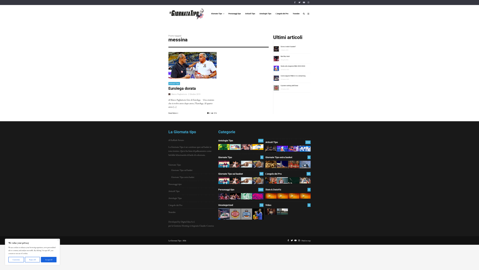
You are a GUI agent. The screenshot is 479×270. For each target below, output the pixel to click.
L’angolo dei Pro (175, 205)
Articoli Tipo (174, 83)
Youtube (172, 212)
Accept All (48, 259)
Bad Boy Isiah (285, 56)
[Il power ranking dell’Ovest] (235, 214)
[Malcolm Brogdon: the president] (246, 196)
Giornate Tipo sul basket (181, 170)
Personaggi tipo (175, 184)
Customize (16, 259)
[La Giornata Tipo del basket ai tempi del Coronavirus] (223, 164)
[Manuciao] (282, 180)
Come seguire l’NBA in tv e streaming (293, 76)
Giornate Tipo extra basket (182, 177)
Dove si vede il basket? (288, 47)
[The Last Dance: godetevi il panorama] (271, 180)
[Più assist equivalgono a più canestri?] (305, 196)
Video (268, 205)
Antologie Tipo (175, 198)
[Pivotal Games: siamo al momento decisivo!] (271, 196)
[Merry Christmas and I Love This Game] (271, 211)
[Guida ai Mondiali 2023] (305, 149)
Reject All (32, 259)
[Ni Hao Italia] (293, 180)
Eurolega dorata (182, 88)
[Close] (58, 239)
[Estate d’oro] (305, 180)
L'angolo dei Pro (273, 173)
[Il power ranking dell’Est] (246, 214)
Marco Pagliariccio (179, 94)
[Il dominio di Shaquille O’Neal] (257, 196)
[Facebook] (295, 2)
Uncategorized (225, 205)
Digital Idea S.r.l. (188, 221)
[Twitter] (299, 2)
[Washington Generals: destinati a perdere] (223, 147)
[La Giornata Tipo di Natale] (282, 164)
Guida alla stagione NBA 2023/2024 (293, 66)
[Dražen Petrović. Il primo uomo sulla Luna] (235, 196)
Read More (172, 113)
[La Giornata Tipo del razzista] (246, 164)
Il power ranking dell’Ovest (289, 85)
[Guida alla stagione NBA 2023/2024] (282, 149)
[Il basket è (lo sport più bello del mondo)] (282, 211)
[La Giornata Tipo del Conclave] (293, 164)
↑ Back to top (306, 240)
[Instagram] (308, 2)
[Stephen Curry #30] (257, 147)
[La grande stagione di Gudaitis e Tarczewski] (293, 196)
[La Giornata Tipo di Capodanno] (271, 164)
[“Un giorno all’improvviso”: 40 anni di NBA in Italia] (235, 147)
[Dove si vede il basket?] (271, 149)
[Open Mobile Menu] (308, 14)
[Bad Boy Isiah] (223, 196)
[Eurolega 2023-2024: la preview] (293, 149)
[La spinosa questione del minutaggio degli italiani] (282, 196)
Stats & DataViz (273, 189)
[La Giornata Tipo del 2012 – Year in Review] (305, 164)
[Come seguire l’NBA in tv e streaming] (223, 214)
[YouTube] (304, 2)
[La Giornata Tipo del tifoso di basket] (257, 164)
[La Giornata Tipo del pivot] (235, 164)
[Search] (304, 14)
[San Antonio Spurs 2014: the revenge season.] (246, 147)
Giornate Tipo (174, 164)
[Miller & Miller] (257, 214)
